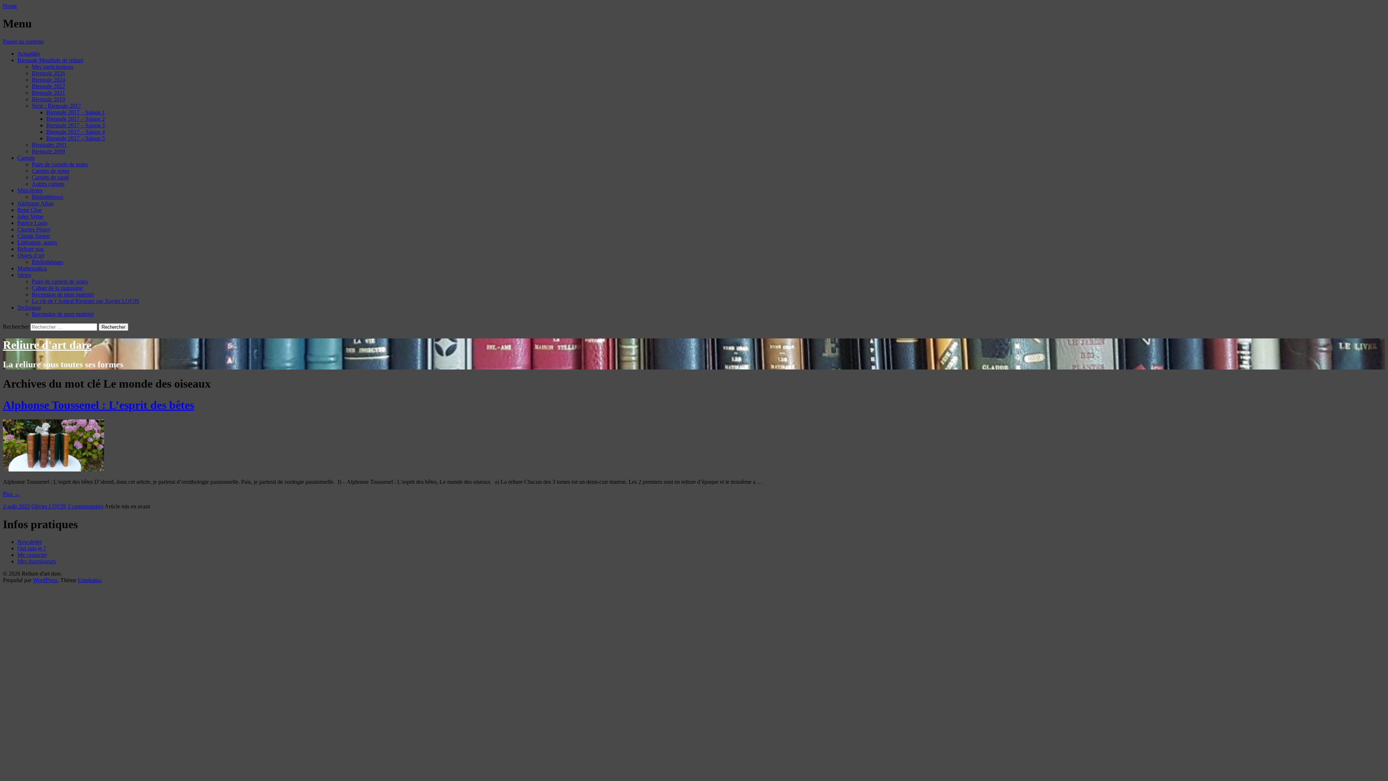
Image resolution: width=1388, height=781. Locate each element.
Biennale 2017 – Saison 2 (75, 119)
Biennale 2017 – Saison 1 (75, 112)
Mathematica (32, 268)
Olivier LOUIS (48, 506)
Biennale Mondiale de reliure (50, 60)
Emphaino (89, 580)
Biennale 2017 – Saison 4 (75, 132)
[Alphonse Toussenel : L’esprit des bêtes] (53, 469)
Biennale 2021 (48, 93)
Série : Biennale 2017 (56, 106)
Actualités (28, 54)
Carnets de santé (50, 177)
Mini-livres (29, 190)
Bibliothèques (47, 197)
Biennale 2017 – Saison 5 (75, 138)
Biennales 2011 (49, 145)
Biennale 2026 (48, 73)
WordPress (45, 580)
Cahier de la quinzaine (57, 288)
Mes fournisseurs (36, 561)
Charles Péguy (34, 229)
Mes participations (52, 67)
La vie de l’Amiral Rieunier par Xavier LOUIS (85, 301)
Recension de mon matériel (63, 294)
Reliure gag (30, 249)
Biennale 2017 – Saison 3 (75, 125)
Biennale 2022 (48, 86)
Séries (24, 275)
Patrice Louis (32, 223)
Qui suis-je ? (31, 548)
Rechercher (16, 327)
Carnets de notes (50, 171)
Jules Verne (30, 216)
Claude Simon (33, 236)
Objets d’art (30, 255)
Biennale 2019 (48, 99)
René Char (29, 210)
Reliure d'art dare (47, 344)
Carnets (26, 158)
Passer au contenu (23, 41)
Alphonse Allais (35, 203)
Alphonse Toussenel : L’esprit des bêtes (98, 404)
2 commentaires (85, 506)
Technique (29, 307)
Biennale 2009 (48, 151)
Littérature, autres (37, 242)
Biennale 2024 (48, 80)
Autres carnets (48, 184)
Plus (11, 494)
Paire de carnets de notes (60, 164)
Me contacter (32, 555)
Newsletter (29, 542)
